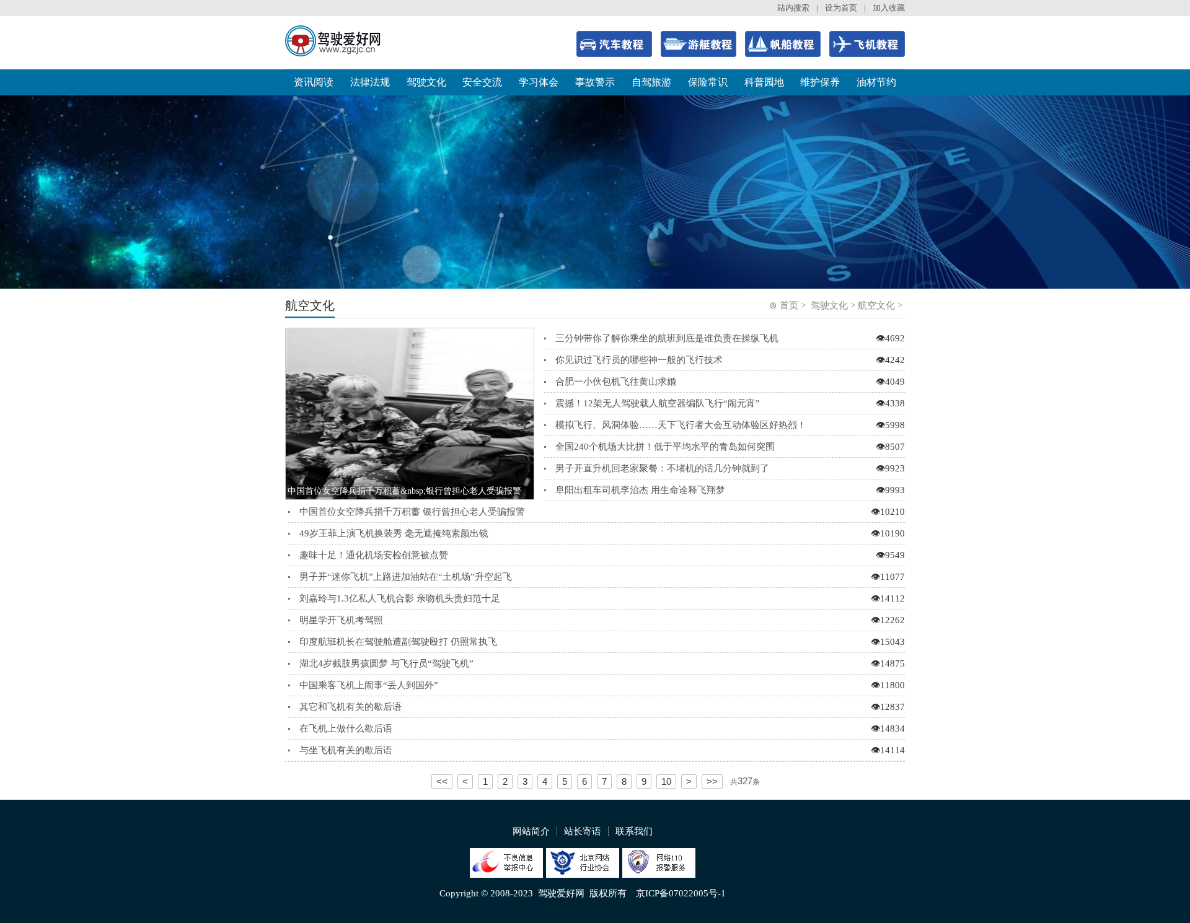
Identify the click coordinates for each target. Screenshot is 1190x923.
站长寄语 (582, 831)
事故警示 (595, 82)
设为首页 (841, 7)
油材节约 (876, 82)
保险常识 (708, 82)
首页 (789, 305)
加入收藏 (889, 7)
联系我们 (634, 831)
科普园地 (764, 82)
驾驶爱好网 (561, 893)
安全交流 (482, 82)
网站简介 (531, 831)
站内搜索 (793, 7)
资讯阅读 (313, 82)
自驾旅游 (651, 82)
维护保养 (820, 82)
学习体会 (538, 82)
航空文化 (876, 305)
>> (712, 781)
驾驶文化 (426, 82)
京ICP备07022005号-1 (681, 893)
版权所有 (608, 893)
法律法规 (370, 82)
